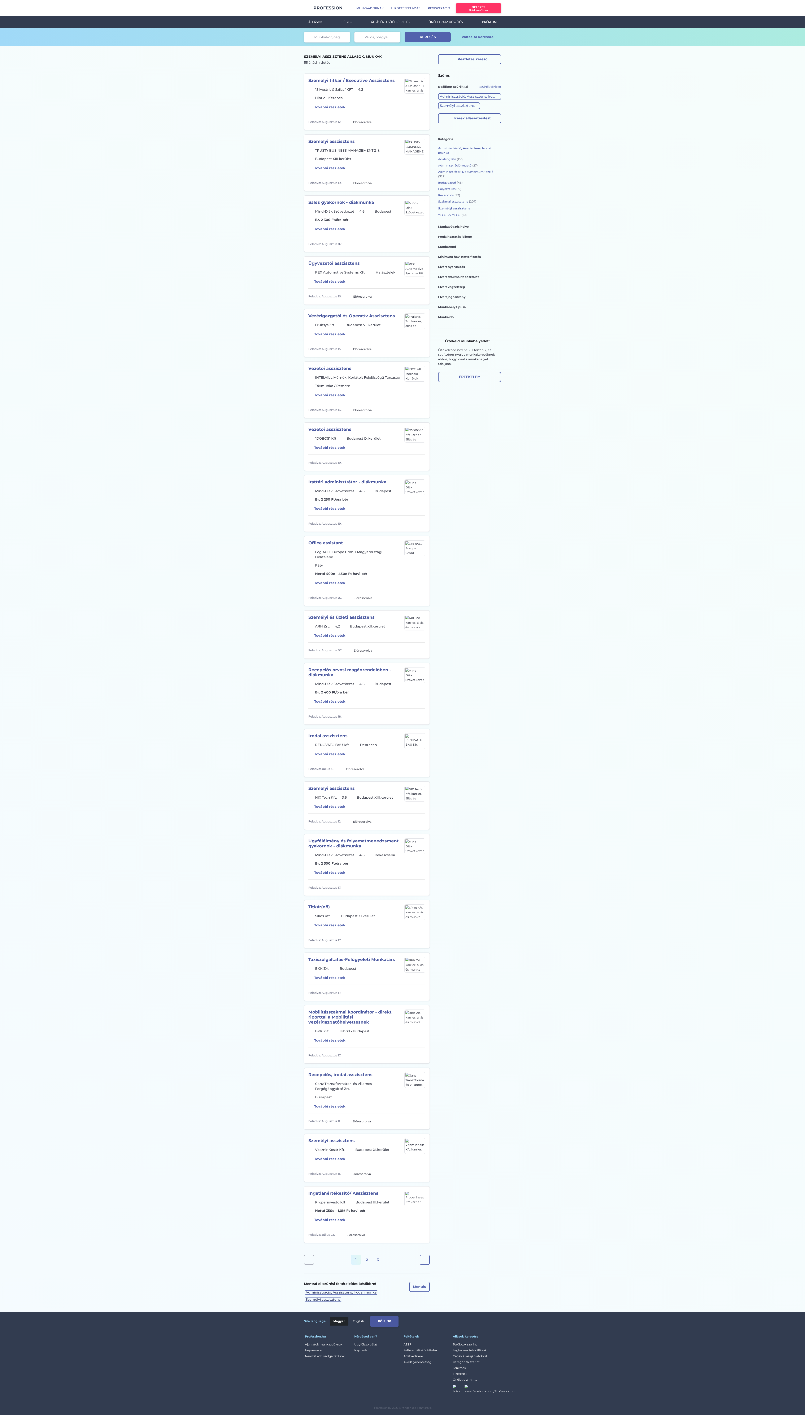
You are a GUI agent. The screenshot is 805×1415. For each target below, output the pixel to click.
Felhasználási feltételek (420, 1350)
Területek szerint (465, 1344)
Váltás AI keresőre (477, 37)
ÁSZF (407, 1344)
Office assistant (325, 542)
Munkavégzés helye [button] (453, 227)
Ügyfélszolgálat (365, 1344)
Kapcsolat (361, 1350)
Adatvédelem (413, 1356)
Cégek (346, 22)
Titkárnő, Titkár (452, 215)
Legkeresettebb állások (470, 1350)
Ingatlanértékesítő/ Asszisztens (343, 1193)
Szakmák (459, 1368)
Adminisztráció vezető (458, 165)
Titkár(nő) (319, 906)
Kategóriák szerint (466, 1362)
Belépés (478, 8)
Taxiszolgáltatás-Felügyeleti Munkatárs (351, 959)
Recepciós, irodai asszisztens (340, 1074)
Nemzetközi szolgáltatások (324, 1356)
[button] (469, 96)
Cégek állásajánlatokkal (470, 1356)
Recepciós (449, 195)
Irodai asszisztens (328, 735)
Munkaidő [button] (446, 317)
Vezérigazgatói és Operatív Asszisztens (351, 315)
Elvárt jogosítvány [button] (451, 297)
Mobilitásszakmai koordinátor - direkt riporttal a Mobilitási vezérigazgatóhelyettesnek (350, 1017)
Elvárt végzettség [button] (451, 287)
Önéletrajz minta (465, 1379)
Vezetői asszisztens (329, 368)
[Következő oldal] (425, 1260)
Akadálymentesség (417, 1362)
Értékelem (469, 377)
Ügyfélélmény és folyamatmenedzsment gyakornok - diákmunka (353, 843)
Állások (315, 22)
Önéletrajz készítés (445, 22)
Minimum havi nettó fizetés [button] (459, 257)
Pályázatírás (449, 189)
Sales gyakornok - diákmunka (341, 202)
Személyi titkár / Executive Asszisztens (351, 80)
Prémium (489, 22)
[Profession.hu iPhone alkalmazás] (453, 1320)
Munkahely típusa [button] (452, 307)
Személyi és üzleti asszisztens (341, 617)
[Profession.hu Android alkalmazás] (483, 1320)
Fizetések (459, 1374)
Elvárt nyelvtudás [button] (451, 267)
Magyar (339, 1321)
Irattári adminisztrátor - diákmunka (347, 481)
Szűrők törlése (490, 87)
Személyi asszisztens (331, 141)
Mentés (419, 1287)
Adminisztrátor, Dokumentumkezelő (465, 174)
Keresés (428, 37)
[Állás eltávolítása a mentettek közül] (421, 122)
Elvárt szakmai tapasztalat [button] (458, 277)
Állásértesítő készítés (390, 22)
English (358, 1321)
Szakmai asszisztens (457, 201)
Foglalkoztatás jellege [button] (455, 237)
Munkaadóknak (370, 8)
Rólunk (384, 1321)
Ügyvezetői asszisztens (334, 263)
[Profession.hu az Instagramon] (459, 1389)
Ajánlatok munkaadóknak (323, 1344)
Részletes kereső (472, 59)
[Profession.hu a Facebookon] (489, 1389)
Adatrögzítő (451, 159)
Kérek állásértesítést (472, 118)
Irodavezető (450, 183)
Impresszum (314, 1350)
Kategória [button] (445, 139)
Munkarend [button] (447, 247)
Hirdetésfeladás (405, 8)
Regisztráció (439, 8)
